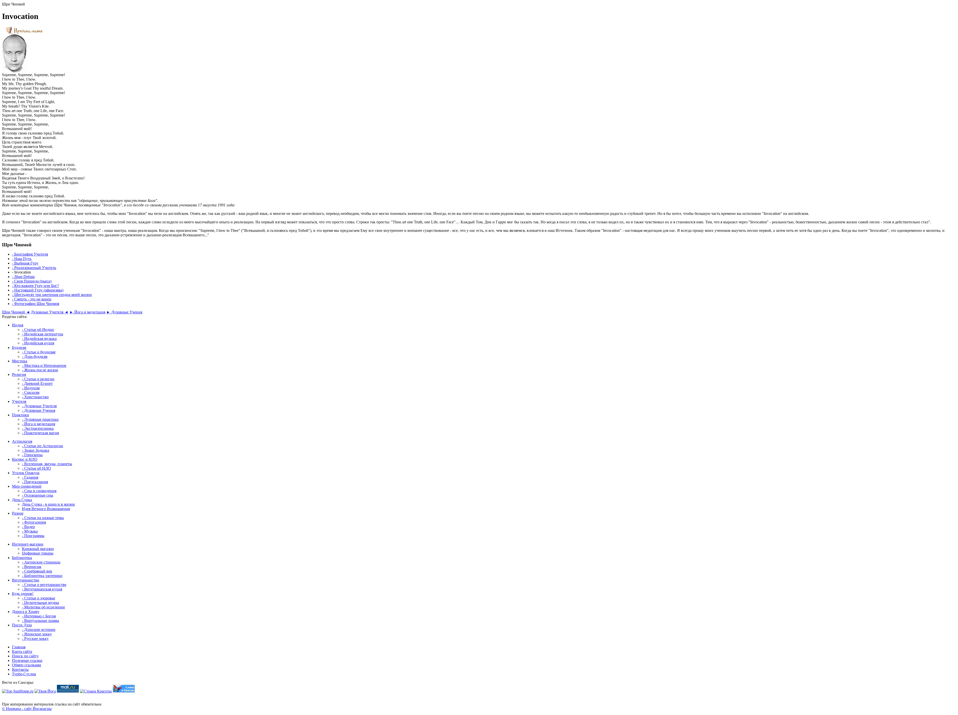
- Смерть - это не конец (31, 299)
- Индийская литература (42, 334)
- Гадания (30, 477)
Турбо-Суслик (24, 674)
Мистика (19, 361)
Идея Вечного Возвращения (46, 509)
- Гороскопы (32, 455)
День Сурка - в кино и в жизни (48, 504)
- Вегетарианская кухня (42, 589)
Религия (19, 374)
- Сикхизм (30, 392)
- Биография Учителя (30, 254)
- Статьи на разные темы (43, 518)
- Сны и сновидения (39, 491)
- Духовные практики (40, 419)
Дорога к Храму (25, 611)
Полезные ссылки (27, 660)
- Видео (28, 527)
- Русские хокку (35, 638)
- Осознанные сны (37, 495)
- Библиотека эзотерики (42, 575)
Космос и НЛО (24, 459)
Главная (18, 647)
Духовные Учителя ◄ (49, 312)
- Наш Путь (21, 259)
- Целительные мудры (40, 602)
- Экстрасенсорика (38, 428)
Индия (17, 325)
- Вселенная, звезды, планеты (47, 464)
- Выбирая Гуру (25, 263)
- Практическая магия (40, 433)
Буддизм (19, 347)
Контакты (20, 669)
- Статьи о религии (38, 379)
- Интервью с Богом (39, 616)
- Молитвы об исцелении (43, 607)
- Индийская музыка (39, 338)
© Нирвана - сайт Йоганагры (27, 709)
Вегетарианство (25, 580)
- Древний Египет (37, 383)
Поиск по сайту (25, 656)
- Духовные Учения (38, 410)
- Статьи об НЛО (36, 468)
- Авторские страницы (41, 562)
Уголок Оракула (25, 473)
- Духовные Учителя (39, 406)
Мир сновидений (26, 486)
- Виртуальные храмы (40, 620)
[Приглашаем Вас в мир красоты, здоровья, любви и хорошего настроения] (96, 691)
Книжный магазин (38, 549)
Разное (17, 513)
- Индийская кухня (38, 343)
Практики (20, 415)
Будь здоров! (22, 593)
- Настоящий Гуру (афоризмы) (37, 290)
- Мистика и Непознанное (44, 365)
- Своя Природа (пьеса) (31, 281)
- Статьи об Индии (38, 329)
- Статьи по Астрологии (42, 446)
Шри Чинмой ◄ (16, 312)
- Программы (33, 536)
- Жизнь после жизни (40, 370)
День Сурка (22, 500)
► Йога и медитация (87, 312)
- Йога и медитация (38, 424)
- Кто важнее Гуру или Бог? (35, 286)
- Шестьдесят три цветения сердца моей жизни (52, 294)
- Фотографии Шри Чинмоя (35, 303)
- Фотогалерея (34, 522)
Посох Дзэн (22, 625)
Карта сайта (22, 651)
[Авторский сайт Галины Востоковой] (124, 691)
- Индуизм (31, 388)
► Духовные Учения (124, 312)
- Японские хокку (37, 634)
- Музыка (30, 531)
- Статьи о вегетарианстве (44, 584)
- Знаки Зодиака (35, 450)
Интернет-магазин (27, 544)
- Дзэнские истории (38, 629)
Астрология (22, 441)
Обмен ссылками (26, 665)
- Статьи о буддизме (39, 352)
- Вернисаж (31, 567)
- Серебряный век (37, 571)
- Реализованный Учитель (34, 268)
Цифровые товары (37, 553)
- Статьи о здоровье (38, 598)
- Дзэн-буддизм (34, 356)
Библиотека (22, 558)
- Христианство (35, 397)
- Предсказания (35, 482)
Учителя (19, 401)
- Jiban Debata (23, 277)
